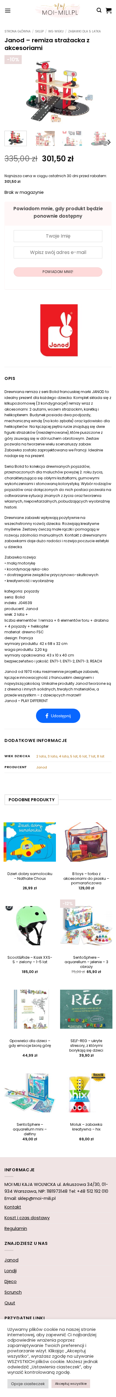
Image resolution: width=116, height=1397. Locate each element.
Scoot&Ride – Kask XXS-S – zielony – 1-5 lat (29, 960)
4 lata (64, 756)
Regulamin (15, 1228)
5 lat (74, 756)
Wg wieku (56, 31)
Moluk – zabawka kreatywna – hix (86, 1127)
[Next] (102, 90)
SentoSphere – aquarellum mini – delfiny (30, 1129)
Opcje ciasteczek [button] (28, 1384)
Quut (9, 1303)
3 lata (52, 756)
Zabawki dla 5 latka (84, 31)
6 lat (83, 756)
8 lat (100, 756)
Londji (10, 1271)
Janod (41, 767)
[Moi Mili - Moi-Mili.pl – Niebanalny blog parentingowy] (58, 10)
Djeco (10, 1281)
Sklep (39, 31)
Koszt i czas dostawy (27, 1218)
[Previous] (14, 90)
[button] (7, 10)
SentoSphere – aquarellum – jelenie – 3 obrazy (86, 962)
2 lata (41, 756)
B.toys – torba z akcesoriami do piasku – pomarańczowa (86, 878)
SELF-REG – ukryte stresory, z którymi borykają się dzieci (86, 1046)
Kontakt (12, 1207)
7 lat (91, 756)
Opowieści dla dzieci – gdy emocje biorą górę (30, 1043)
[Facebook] (58, 716)
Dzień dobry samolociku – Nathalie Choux (29, 876)
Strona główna (17, 31)
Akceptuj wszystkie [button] (71, 1383)
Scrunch (13, 1292)
